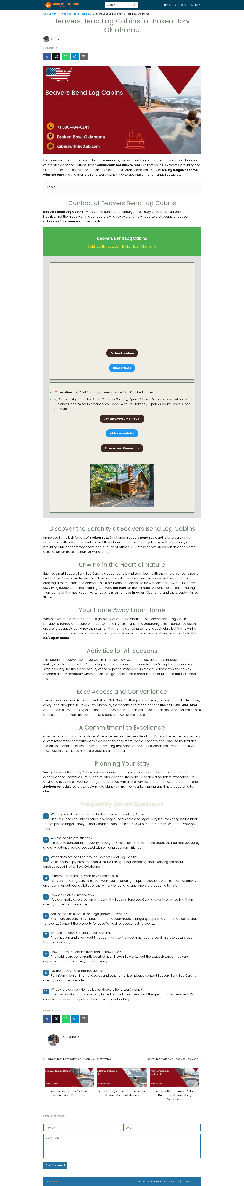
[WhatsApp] (66, 56)
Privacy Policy (171, 1181)
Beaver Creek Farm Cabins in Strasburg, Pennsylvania (78, 1059)
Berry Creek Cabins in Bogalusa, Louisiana (172, 1059)
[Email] (84, 56)
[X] (56, 56)
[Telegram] (75, 56)
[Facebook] (47, 56)
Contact (156, 1181)
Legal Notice (189, 1181)
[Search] (134, 4)
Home (166, 5)
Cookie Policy (141, 1181)
